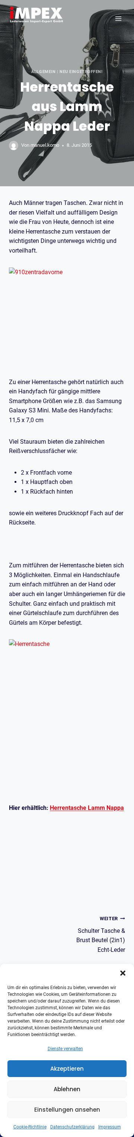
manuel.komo (45, 145)
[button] (123, 973)
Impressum (109, 1127)
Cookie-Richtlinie (30, 1127)
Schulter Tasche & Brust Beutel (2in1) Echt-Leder (100, 934)
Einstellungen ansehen (67, 1110)
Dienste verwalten (65, 1048)
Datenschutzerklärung (72, 1127)
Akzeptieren (67, 1069)
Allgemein (43, 71)
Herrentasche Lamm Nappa (87, 807)
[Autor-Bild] (13, 145)
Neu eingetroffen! (81, 71)
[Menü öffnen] (118, 18)
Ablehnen (67, 1089)
